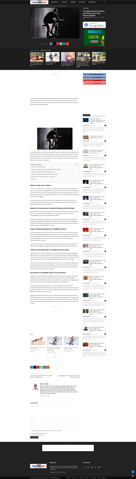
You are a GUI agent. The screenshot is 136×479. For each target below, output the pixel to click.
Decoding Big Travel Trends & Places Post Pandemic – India (68, 376)
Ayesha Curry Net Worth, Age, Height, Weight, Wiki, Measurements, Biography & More (97, 279)
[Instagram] (88, 467)
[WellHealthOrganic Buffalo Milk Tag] (99, 57)
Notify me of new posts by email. (37, 435)
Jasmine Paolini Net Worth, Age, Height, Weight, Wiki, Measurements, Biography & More (97, 199)
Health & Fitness (37, 6)
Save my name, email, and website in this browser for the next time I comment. (46, 430)
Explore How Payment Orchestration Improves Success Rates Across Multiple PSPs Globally (97, 121)
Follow (103, 77)
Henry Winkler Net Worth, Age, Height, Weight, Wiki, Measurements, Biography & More (97, 312)
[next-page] (105, 50)
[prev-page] (103, 50)
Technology (54, 2)
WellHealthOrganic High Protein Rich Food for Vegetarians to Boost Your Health (83, 65)
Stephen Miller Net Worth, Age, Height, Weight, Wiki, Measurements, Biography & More (97, 215)
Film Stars (82, 2)
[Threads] (48, 396)
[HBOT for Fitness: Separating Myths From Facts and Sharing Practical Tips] (54, 340)
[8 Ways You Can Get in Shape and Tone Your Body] (37, 340)
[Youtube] (99, 467)
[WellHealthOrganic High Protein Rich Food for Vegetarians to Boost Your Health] (83, 57)
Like (104, 74)
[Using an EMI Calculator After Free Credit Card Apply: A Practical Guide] (86, 151)
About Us (68, 477)
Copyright (80, 477)
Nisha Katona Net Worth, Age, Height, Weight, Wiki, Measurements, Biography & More (97, 296)
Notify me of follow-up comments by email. (39, 433)
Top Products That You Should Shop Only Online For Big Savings (40, 376)
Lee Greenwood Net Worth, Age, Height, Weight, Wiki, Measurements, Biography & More (97, 167)
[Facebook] (51, 43)
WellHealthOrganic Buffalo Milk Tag (98, 63)
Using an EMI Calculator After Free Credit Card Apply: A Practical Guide (97, 151)
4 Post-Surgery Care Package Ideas (51, 63)
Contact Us (74, 477)
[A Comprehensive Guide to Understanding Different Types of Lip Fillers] (68, 57)
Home (31, 6)
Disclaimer (86, 477)
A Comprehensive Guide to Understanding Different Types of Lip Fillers (68, 64)
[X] (54, 43)
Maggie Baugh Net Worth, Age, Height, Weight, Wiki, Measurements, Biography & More (97, 345)
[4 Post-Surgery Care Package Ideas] (53, 57)
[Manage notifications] (133, 476)
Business (73, 2)
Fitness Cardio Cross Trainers (39, 166)
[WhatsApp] (60, 43)
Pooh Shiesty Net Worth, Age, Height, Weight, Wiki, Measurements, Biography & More (97, 231)
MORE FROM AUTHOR (45, 50)
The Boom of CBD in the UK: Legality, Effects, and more (36, 64)
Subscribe (102, 83)
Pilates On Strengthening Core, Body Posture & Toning (44, 174)
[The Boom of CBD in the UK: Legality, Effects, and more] (37, 57)
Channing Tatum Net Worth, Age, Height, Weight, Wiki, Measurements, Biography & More (98, 263)
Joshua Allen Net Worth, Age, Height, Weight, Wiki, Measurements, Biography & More (97, 329)
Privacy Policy (93, 477)
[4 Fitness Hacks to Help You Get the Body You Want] (71, 340)
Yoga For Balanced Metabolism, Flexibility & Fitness (43, 171)
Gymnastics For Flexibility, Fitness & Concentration (43, 176)
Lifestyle (64, 2)
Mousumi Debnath (87, 171)
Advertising (91, 2)
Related (33, 179)
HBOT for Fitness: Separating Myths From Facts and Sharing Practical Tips (53, 349)
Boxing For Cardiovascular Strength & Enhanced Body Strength (46, 169)
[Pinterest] (57, 43)
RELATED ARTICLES (34, 50)
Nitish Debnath (87, 17)
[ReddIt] (67, 43)
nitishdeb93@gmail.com (61, 472)
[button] (104, 2)
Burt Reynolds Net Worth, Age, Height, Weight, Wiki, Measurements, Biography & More (97, 183)
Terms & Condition (101, 477)
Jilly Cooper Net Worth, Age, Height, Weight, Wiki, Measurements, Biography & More (96, 247)
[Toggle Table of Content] (76, 165)
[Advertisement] (54, 85)
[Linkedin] (64, 43)
